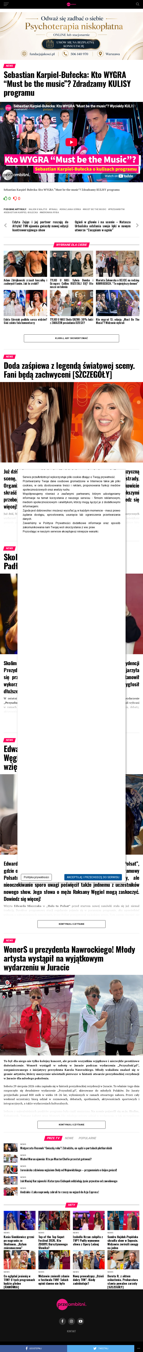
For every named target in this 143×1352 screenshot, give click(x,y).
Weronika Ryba (50, 212)
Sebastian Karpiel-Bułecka (21, 212)
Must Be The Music (95, 209)
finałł (54, 209)
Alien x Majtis (38, 209)
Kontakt (71, 1331)
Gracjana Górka (71, 209)
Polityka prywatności (36, 877)
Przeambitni (117, 209)
